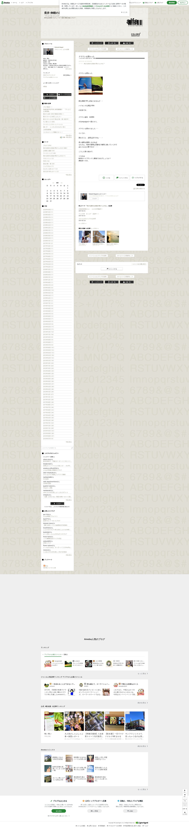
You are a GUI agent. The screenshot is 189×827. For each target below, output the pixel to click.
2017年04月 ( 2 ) (48, 261)
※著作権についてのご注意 (49, 567)
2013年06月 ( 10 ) (48, 347)
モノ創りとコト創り (49, 122)
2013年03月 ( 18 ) (48, 355)
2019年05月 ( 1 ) (48, 220)
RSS (46, 566)
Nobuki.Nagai (59, 47)
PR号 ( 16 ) (46, 161)
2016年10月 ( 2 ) (48, 269)
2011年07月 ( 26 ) (48, 407)
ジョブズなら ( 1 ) (48, 166)
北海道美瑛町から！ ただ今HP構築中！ (91, 209)
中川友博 (45, 479)
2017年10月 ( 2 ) (48, 246)
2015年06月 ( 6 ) (48, 287)
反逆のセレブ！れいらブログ (51, 520)
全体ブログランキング (49, 75)
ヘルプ (146, 826)
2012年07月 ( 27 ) (48, 376)
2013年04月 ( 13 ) (48, 353)
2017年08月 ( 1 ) (48, 251)
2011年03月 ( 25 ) (48, 418)
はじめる (59, 811)
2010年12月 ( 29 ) (48, 425)
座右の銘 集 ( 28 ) (48, 164)
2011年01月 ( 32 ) (48, 423)
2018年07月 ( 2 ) (48, 233)
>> (61, 183)
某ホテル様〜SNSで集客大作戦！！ (53, 114)
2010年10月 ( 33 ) (48, 431)
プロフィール (58, 49)
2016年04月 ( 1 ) (48, 274)
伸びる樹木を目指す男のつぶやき (94, 63)
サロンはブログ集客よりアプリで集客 (54, 474)
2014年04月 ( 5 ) (48, 321)
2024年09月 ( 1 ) (48, 209)
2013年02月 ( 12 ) (48, 358)
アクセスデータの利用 (115, 826)
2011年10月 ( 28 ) (48, 399)
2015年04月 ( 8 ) (48, 293)
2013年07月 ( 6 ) (48, 345)
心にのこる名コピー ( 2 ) (50, 169)
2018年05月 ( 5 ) (48, 235)
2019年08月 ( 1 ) (48, 215)
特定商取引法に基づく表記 (133, 826)
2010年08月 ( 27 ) (48, 436)
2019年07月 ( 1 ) (48, 217)
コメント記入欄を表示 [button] (139, 264)
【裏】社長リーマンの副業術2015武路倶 (55, 525)
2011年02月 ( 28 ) (48, 420)
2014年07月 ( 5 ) (48, 314)
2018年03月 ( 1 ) (48, 238)
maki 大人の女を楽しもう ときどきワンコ (55, 492)
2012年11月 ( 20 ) (48, 366)
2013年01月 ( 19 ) (48, 360)
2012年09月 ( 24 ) (48, 371)
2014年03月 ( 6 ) (48, 324)
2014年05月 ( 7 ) (48, 319)
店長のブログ (47, 543)
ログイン (183, 3)
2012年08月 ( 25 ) (48, 373)
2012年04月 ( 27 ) (48, 384)
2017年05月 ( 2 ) (48, 259)
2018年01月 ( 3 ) (48, 241)
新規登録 (172, 3)
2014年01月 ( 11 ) (48, 329)
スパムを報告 (81, 826)
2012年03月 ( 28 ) (48, 386)
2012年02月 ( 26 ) (48, 389)
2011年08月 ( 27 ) (48, 405)
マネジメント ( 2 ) (48, 158)
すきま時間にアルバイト (50, 516)
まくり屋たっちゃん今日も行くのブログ (55, 534)
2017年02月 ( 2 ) (48, 267)
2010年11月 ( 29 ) (48, 428)
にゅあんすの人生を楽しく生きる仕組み (55, 552)
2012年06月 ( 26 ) (48, 378)
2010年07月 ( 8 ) (48, 438)
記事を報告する (140, 188)
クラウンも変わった (86, 56)
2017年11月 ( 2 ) (48, 243)
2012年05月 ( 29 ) (48, 381)
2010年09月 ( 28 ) (48, 433)
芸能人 (66, 654)
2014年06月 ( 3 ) (48, 316)
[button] (184, 813)
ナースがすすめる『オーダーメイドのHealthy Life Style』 (57, 547)
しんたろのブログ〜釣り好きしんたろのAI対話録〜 (57, 529)
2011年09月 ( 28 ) (48, 402)
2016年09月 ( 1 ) (48, 272)
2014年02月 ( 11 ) (48, 327)
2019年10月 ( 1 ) (48, 212)
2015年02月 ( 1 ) (48, 298)
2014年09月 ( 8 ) (48, 308)
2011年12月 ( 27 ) (48, 394)
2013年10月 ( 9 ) (48, 337)
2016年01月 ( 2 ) (48, 277)
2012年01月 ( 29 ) (48, 391)
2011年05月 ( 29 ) (48, 412)
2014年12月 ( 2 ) (48, 300)
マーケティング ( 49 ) (49, 153)
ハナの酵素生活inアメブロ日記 (52, 538)
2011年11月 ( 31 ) (48, 397)
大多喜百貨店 (47, 483)
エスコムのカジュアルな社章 (87, 218)
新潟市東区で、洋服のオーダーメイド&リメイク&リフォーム (57, 461)
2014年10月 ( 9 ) (48, 306)
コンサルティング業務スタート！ (53, 132)
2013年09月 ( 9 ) (48, 340)
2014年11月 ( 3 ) (48, 303)
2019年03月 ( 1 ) (48, 225)
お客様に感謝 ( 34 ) (49, 151)
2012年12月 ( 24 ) (48, 363)
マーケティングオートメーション (53, 124)
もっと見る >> (83, 223)
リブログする (138, 178)
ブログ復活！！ (47, 107)
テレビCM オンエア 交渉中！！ (89, 214)
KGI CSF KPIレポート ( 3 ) (51, 171)
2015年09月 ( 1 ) (48, 282)
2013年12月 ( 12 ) (48, 332)
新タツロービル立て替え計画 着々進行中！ (56, 119)
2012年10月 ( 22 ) (48, 368)
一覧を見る (68, 135)
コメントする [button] (123, 178)
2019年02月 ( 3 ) (48, 228)
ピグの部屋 (66, 49)
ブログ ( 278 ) (47, 145)
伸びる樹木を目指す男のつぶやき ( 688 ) (55, 148)
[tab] (52, 654)
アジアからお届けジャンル (50, 77)
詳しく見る (94, 811)
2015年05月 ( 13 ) (48, 290)
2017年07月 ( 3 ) (48, 254)
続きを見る (69, 69)
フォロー (94, 198)
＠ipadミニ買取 (47, 488)
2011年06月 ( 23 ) (48, 410)
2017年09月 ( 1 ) (48, 248)
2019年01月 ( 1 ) (48, 230)
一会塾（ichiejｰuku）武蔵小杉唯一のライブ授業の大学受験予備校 (57, 497)
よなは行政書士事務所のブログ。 (53, 470)
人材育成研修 (47, 129)
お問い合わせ (92, 826)
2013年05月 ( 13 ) (48, 350)
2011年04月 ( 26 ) (48, 415)
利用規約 (102, 826)
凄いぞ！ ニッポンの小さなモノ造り (54, 127)
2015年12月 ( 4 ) (48, 280)
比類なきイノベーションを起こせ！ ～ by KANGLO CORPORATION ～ (57, 465)
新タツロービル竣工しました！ (52, 116)
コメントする (112, 269)
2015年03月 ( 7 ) (48, 295)
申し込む (130, 811)
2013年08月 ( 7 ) (48, 342)
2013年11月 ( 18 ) (48, 334)
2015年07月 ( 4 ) (48, 285)
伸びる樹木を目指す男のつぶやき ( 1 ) (54, 156)
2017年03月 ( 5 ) (48, 264)
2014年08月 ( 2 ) (48, 311)
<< (53, 183)
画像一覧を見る (67, 137)
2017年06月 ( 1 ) (48, 256)
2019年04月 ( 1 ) (48, 222)
